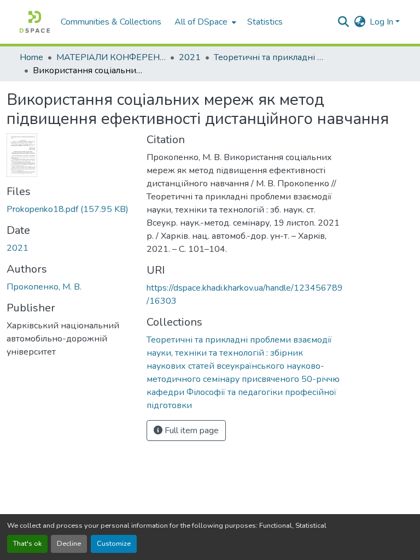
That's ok (27, 544)
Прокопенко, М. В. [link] (44, 287)
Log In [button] (382, 22)
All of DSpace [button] (201, 22)
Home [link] (31, 57)
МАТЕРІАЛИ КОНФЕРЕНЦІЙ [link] (111, 57)
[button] (35, 22)
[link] (70, 209)
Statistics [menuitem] (265, 22)
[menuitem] (204, 22)
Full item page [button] (190, 431)
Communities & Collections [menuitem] (111, 22)
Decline (69, 544)
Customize (114, 544)
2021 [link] (190, 57)
